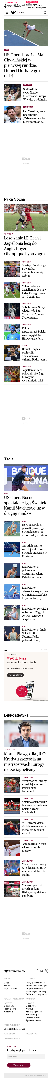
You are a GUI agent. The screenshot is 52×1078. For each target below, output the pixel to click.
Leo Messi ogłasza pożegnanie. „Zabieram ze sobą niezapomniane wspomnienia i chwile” (34, 117)
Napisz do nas (10, 988)
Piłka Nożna (14, 199)
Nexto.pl (29, 1009)
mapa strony (9, 1034)
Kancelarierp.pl (32, 1014)
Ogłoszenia (9, 1006)
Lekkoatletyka (16, 715)
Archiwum (8, 1012)
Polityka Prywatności (35, 983)
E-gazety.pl (31, 1006)
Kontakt (7, 985)
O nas (6, 983)
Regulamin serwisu (34, 988)
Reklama (8, 1003)
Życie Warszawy (33, 1020)
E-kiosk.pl (30, 1003)
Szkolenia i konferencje (14, 1029)
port (22, 12)
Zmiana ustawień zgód (36, 985)
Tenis (9, 459)
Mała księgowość (34, 1012)
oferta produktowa (13, 1039)
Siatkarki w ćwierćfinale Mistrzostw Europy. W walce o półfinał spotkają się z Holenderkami (35, 94)
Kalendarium (31, 1034)
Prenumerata (10, 1009)
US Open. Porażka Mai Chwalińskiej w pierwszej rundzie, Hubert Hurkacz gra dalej (24, 65)
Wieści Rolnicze (33, 1017)
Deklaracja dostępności (36, 994)
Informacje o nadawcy (36, 991)
